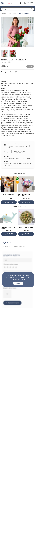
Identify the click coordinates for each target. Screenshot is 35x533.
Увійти (18, 283)
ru (12, 3)
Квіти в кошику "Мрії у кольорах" (24, 195)
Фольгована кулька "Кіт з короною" (8, 228)
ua (9, 3)
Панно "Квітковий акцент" (26, 227)
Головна (4, 13)
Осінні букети (13, 13)
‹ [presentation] (1, 188)
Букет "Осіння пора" (8, 194)
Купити (10, 202)
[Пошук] (31, 9)
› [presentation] (33, 188)
